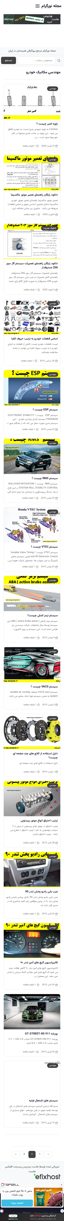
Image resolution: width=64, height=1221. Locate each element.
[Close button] (61, 1184)
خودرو (53, 998)
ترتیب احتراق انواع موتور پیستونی (39, 821)
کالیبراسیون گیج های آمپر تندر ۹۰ (39, 962)
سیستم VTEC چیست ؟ (44, 547)
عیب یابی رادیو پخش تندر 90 (41, 892)
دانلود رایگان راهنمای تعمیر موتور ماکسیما (34, 195)
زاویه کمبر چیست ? (47, 124)
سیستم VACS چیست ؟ (44, 687)
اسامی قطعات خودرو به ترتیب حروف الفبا (34, 339)
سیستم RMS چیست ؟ (45, 478)
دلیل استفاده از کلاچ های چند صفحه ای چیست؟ (35, 755)
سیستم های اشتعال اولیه (43, 1101)
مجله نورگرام (51, 6)
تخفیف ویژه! (17, 1203)
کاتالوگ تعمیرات (49, 228)
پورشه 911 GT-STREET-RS (41, 1034)
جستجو (8, 60)
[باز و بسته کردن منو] (37, 6)
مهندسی (52, 88)
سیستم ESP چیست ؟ (45, 410)
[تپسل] (2, 1211)
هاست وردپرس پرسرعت (26, 1167)
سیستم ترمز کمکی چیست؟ (42, 615)
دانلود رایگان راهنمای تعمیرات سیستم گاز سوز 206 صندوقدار (32, 265)
